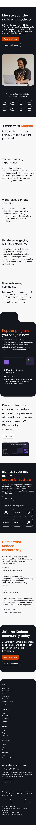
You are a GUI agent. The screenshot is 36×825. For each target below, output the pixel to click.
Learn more (8, 436)
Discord (4, 744)
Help (3, 730)
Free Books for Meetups (8, 758)
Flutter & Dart (5, 696)
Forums (4, 750)
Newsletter (5, 752)
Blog (3, 755)
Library (4, 704)
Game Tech (5, 699)
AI (2, 693)
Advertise (4, 721)
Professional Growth (7, 701)
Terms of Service (6, 716)
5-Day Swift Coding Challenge (13, 371)
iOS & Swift (5, 688)
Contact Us (5, 735)
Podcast (4, 747)
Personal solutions (10, 39)
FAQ (3, 733)
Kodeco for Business (11, 45)
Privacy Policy (6, 718)
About (3, 713)
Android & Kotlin (6, 691)
